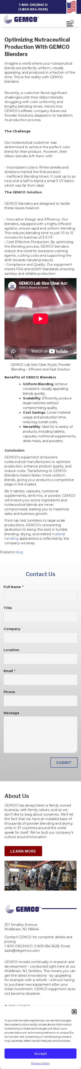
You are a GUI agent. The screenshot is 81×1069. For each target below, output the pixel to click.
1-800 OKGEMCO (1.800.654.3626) (33, 7)
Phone (9, 692)
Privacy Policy (40, 1063)
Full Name (13, 587)
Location (11, 650)
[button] (74, 1011)
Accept (40, 1053)
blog (19, 552)
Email (9, 671)
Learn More (23, 851)
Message (11, 713)
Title (8, 608)
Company (12, 629)
